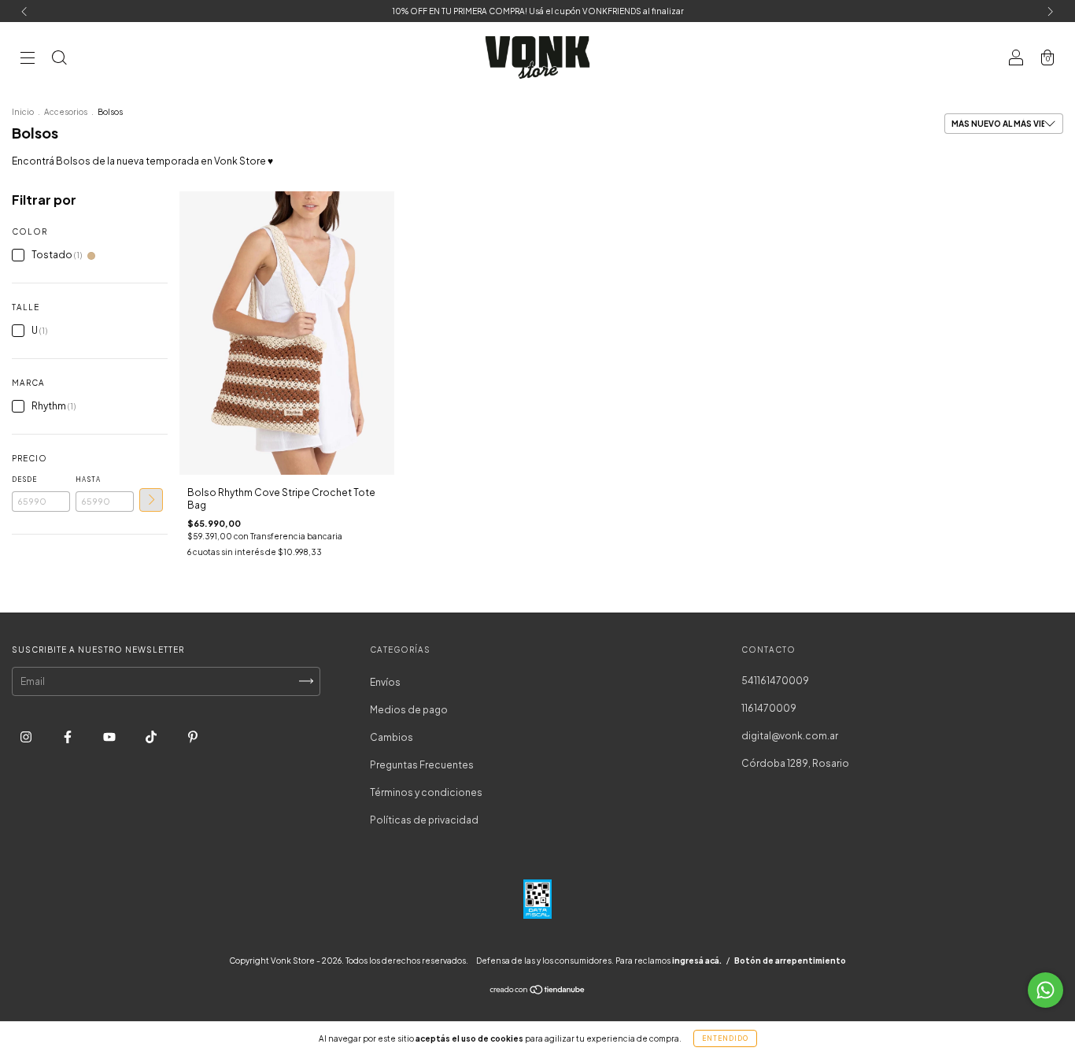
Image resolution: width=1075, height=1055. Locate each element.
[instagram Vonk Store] (27, 736)
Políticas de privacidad (424, 820)
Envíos (385, 682)
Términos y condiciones (426, 792)
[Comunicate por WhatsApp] (1045, 990)
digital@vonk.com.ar (789, 736)
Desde (24, 479)
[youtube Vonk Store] (110, 736)
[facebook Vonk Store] (68, 736)
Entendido (725, 1038)
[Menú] (27, 59)
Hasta (88, 479)
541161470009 (775, 681)
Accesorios (65, 112)
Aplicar (151, 500)
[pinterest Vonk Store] (193, 736)
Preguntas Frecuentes (422, 765)
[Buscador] (59, 59)
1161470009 (768, 708)
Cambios (391, 737)
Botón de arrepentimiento (790, 960)
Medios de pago (409, 710)
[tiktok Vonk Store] (152, 736)
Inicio (23, 112)
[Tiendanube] (538, 992)
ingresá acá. (697, 960)
